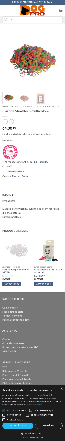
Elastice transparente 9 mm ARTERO (15, 271)
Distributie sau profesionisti (17, 383)
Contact (6, 339)
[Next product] (5, 121)
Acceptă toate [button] (18, 425)
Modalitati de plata (12, 312)
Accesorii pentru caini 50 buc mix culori (48, 271)
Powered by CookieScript (32, 437)
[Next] (57, 60)
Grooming (27, 107)
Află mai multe (35, 404)
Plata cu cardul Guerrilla (15, 375)
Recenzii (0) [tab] (8, 201)
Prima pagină (10, 107)
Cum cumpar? (10, 307)
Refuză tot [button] (49, 425)
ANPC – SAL (9, 351)
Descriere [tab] (7, 195)
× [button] (61, 389)
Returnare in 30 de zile (14, 371)
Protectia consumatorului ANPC (20, 347)
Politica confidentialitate (16, 320)
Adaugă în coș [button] (12, 284)
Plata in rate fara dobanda (16, 379)
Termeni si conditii (12, 315)
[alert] (32, 413)
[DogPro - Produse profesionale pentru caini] (32, 10)
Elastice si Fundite (47, 107)
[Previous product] (11, 121)
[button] (4, 10)
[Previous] (7, 60)
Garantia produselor (13, 343)
